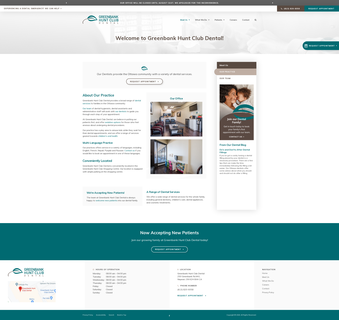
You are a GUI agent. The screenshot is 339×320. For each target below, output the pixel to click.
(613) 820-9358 (185, 289)
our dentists (120, 111)
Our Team (225, 78)
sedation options (113, 122)
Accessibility (101, 315)
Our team (87, 108)
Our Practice (227, 72)
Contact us (129, 150)
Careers (233, 20)
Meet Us (183, 20)
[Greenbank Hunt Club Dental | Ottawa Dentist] (26, 277)
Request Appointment (321, 9)
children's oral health (108, 136)
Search (111, 315)
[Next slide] (273, 3)
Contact (245, 20)
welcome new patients (106, 200)
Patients (218, 20)
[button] (321, 45)
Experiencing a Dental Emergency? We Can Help (31, 8)
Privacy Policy (268, 292)
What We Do (201, 20)
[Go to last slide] (66, 3)
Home (264, 273)
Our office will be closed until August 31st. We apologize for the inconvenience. (169, 3)
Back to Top (121, 315)
